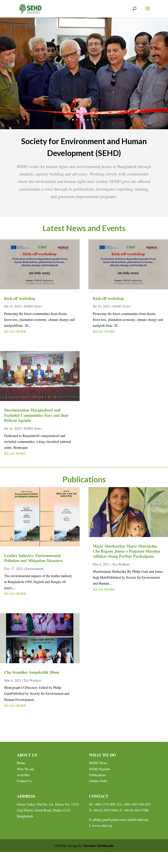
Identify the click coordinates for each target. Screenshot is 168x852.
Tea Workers (32, 680)
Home (21, 762)
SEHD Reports (99, 769)
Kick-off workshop (19, 298)
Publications (97, 774)
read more (15, 331)
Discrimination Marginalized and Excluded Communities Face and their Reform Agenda (36, 415)
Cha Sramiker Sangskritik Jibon (31, 672)
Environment (34, 568)
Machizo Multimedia (98, 845)
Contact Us (24, 780)
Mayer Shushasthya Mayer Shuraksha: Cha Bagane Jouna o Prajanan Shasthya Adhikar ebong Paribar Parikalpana (126, 551)
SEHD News (33, 306)
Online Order (98, 780)
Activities (23, 774)
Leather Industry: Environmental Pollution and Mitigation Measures (33, 558)
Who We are (25, 769)
